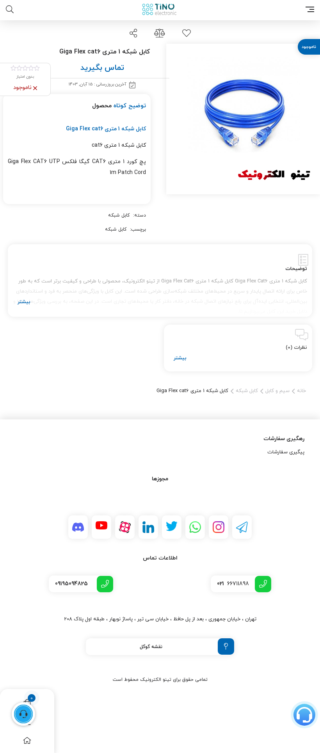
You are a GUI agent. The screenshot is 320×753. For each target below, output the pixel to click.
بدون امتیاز (25, 77)
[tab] (160, 280)
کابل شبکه (119, 215)
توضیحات (296, 268)
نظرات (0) (296, 347)
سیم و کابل (277, 390)
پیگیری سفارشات (285, 452)
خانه (301, 390)
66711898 (233, 584)
